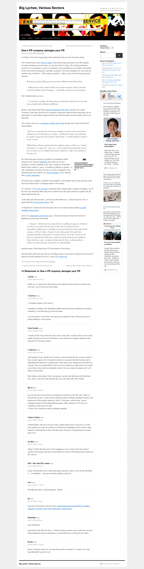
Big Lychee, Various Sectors (41, 7)
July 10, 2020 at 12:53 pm (35, 390)
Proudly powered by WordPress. (111, 564)
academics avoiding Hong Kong (53, 123)
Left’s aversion (42, 188)
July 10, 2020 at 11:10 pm (35, 485)
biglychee (41, 53)
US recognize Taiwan (41, 202)
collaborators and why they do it (41, 215)
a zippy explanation (33, 175)
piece (46, 62)
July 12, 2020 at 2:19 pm (35, 501)
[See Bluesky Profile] (119, 96)
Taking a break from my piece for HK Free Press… (37, 46)
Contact (30, 38)
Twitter (37, 38)
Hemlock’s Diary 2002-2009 (50, 38)
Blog (37, 261)
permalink (52, 261)
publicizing (44, 162)
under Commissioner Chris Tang (57, 110)
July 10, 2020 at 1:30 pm (35, 420)
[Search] (119, 55)
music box (63, 256)
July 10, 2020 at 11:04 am (35, 298)
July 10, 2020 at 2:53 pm (35, 466)
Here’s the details (53, 172)
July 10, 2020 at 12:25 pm (35, 352)
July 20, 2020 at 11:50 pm (35, 544)
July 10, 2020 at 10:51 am (35, 279)
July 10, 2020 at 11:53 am (35, 331)
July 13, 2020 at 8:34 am (35, 520)
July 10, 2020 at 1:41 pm (35, 444)
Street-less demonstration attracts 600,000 (79, 46)
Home (23, 38)
